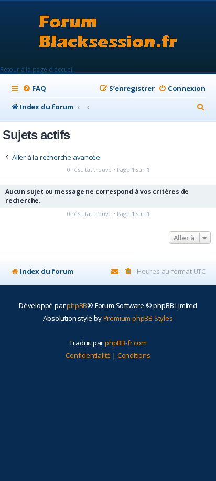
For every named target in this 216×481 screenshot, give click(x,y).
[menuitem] (34, 88)
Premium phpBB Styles (138, 318)
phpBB (77, 305)
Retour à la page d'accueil (37, 69)
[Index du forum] (108, 33)
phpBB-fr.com (126, 342)
